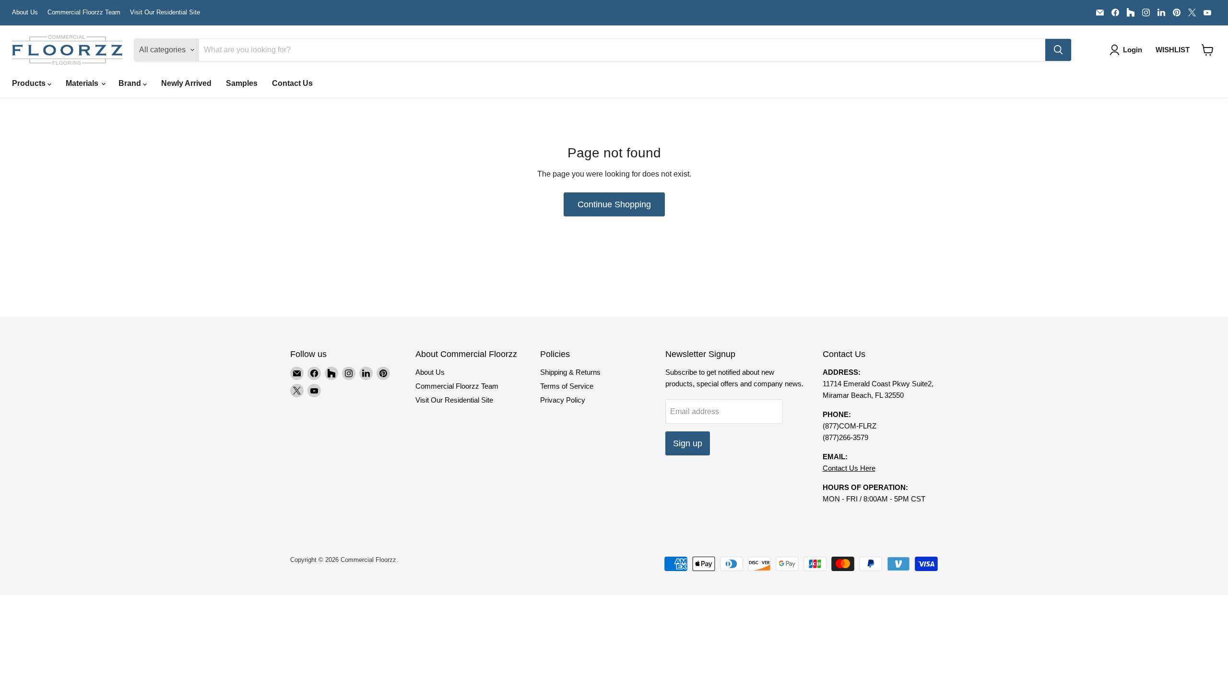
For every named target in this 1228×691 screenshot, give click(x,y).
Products (29, 83)
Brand (130, 83)
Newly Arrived (186, 83)
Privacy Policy (562, 400)
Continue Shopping (614, 204)
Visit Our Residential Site (165, 12)
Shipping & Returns (570, 372)
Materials (83, 83)
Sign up (687, 443)
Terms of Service (566, 386)
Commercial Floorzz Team (83, 12)
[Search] (1058, 50)
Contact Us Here (849, 468)
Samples (242, 83)
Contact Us (292, 83)
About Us (25, 12)
